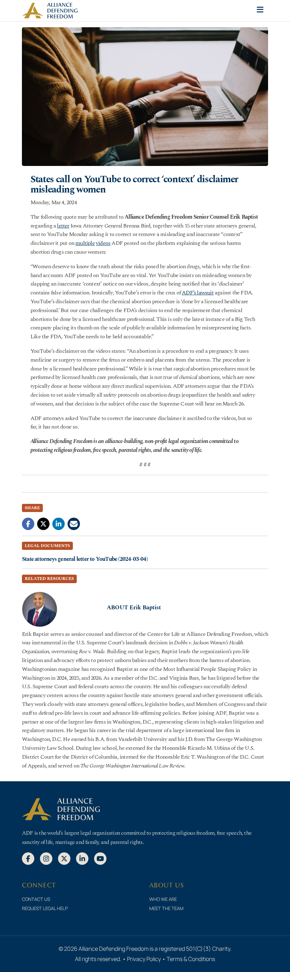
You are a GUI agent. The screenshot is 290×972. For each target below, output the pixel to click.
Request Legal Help (45, 908)
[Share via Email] (74, 523)
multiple (85, 243)
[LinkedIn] (82, 858)
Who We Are (163, 899)
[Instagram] (46, 858)
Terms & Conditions (191, 959)
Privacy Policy (144, 959)
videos (103, 243)
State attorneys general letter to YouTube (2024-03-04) (84, 559)
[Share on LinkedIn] (58, 523)
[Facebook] (28, 858)
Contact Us (36, 899)
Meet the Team (166, 908)
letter (63, 226)
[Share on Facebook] (28, 523)
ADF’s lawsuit (198, 292)
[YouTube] (100, 858)
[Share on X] (43, 523)
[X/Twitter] (64, 858)
